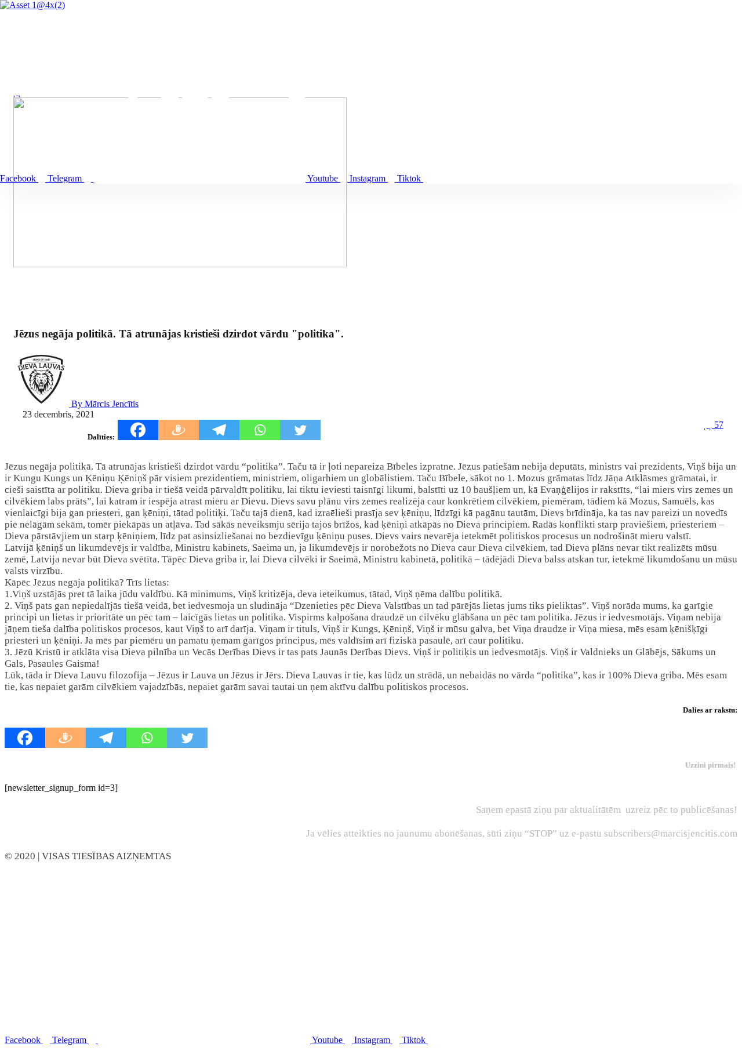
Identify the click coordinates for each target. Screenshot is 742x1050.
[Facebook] (138, 430)
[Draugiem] (178, 430)
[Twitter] (300, 430)
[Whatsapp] (259, 430)
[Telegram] (219, 430)
